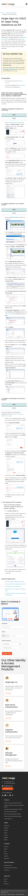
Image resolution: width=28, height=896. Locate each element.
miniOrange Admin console (14, 122)
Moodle (6, 839)
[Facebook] (11, 795)
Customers (6, 858)
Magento (6, 837)
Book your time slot (6, 640)
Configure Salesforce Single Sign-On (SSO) (15, 584)
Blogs (5, 881)
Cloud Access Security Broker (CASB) (13, 816)
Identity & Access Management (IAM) (12, 803)
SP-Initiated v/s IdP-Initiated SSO (13, 586)
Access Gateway (8, 818)
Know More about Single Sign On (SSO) (14, 581)
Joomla (6, 835)
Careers (6, 853)
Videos (5, 879)
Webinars (6, 883)
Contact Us (7, 788)
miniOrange (22, 85)
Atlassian (6, 828)
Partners (6, 856)
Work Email (5, 623)
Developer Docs (8, 865)
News (5, 851)
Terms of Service (11, 894)
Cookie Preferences (20, 894)
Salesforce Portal (14, 217)
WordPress (6, 825)
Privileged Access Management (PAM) (13, 809)
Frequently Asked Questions (10, 867)
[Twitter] (8, 795)
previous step (8, 313)
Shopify (6, 830)
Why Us (5, 849)
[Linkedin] (3, 795)
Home (2, 13)
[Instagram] (13, 795)
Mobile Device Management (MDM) (12, 814)
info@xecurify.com (8, 786)
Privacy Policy (4, 894)
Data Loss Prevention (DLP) (10, 811)
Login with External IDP (11, 13)
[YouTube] (6, 795)
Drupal (5, 832)
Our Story (6, 846)
